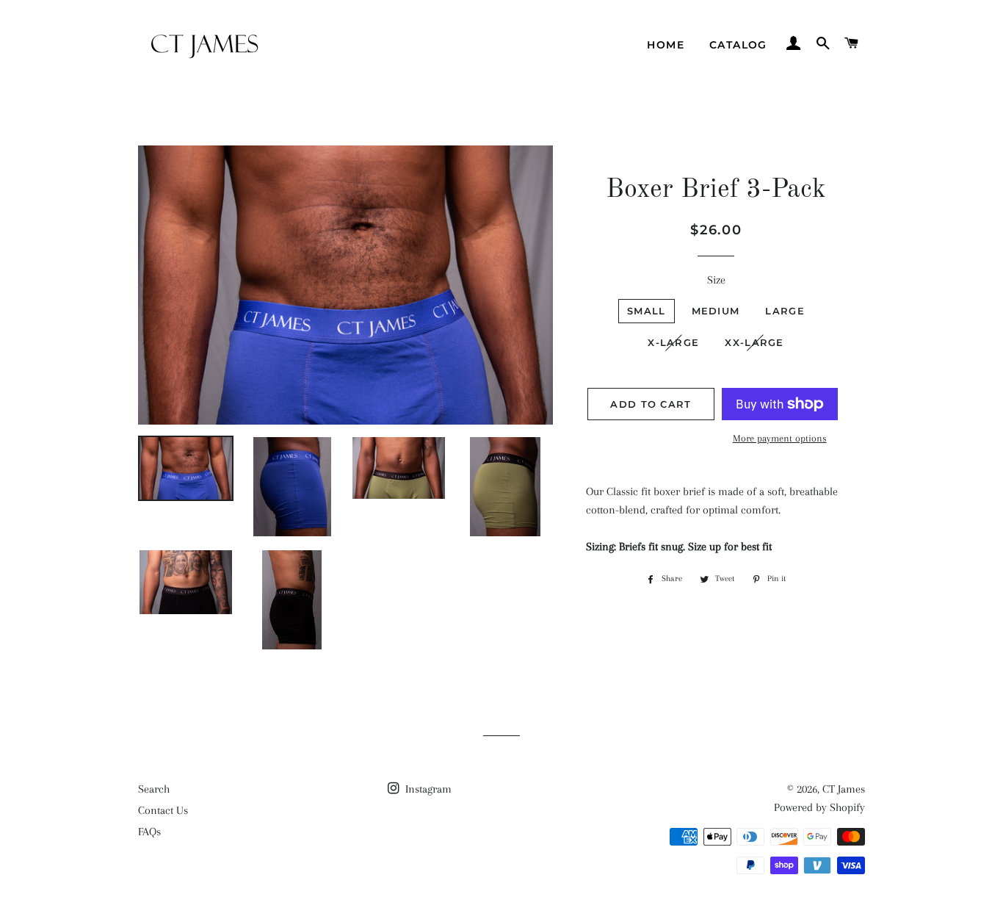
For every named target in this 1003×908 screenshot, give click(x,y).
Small (646, 311)
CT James (843, 789)
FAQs (149, 831)
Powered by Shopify (819, 807)
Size (716, 280)
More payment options (780, 438)
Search (154, 789)
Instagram (427, 789)
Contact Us (163, 810)
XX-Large (754, 342)
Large (785, 311)
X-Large (673, 342)
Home (665, 44)
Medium (716, 311)
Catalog (738, 44)
